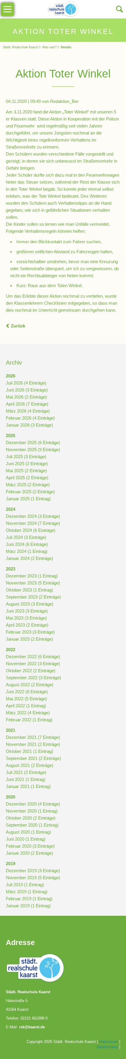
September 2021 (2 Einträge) (33, 758)
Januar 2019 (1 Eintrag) (28, 905)
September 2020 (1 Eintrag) (32, 824)
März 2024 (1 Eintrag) (26, 551)
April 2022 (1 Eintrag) (26, 705)
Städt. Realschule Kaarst (20, 47)
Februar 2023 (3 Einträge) (30, 631)
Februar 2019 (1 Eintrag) (29, 898)
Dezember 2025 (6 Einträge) (33, 442)
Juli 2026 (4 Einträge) (26, 382)
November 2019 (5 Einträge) (33, 877)
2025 (10, 435)
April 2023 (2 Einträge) (27, 624)
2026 (10, 375)
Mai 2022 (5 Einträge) (26, 698)
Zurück (18, 325)
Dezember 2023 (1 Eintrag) (32, 575)
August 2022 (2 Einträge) (29, 684)
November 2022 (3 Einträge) (33, 663)
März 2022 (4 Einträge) (28, 712)
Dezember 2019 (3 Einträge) (33, 870)
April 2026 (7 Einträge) (27, 403)
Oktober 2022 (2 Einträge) (30, 670)
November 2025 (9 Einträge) (33, 449)
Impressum (108, 1041)
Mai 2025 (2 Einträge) (26, 470)
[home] (63, 8)
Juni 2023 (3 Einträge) (27, 610)
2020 (10, 796)
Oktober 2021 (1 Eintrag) (29, 751)
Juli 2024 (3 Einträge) (26, 537)
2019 (10, 863)
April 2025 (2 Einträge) (27, 477)
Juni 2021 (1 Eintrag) (25, 779)
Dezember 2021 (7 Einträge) (33, 737)
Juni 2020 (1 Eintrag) (25, 838)
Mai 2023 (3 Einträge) (26, 617)
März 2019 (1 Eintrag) (26, 891)
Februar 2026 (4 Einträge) (30, 417)
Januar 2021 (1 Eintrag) (28, 786)
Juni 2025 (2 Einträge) (27, 463)
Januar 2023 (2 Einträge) (29, 639)
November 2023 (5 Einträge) (33, 582)
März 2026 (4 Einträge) (28, 410)
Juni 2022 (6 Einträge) (27, 691)
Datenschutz (107, 1047)
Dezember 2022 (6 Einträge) (33, 656)
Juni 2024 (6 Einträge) (27, 544)
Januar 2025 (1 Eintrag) (28, 498)
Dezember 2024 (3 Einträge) (33, 516)
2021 (10, 730)
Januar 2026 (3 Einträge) (29, 424)
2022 (10, 649)
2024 (10, 509)
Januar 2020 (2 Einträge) (29, 853)
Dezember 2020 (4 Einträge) (33, 803)
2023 (10, 568)
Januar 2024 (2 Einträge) (29, 558)
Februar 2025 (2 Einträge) (30, 491)
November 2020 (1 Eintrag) (32, 810)
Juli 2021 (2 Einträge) (26, 772)
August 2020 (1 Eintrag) (28, 831)
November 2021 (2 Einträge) (33, 744)
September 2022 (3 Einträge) (33, 677)
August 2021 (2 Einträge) (29, 765)
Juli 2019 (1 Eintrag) (25, 884)
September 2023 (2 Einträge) (33, 596)
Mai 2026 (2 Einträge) (26, 396)
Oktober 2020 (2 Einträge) (30, 817)
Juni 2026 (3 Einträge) (27, 389)
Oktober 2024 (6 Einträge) (30, 530)
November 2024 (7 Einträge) (33, 523)
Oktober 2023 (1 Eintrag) (29, 589)
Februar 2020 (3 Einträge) (30, 846)
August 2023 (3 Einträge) (29, 603)
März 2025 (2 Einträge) (28, 484)
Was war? (49, 47)
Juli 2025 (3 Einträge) (26, 456)
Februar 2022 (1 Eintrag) (29, 719)
